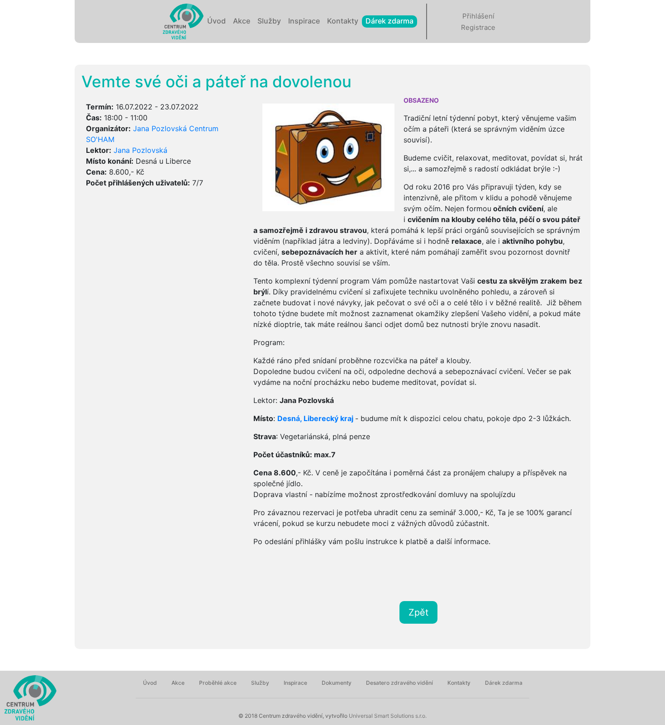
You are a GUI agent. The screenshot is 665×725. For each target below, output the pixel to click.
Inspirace (304, 20)
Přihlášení (478, 16)
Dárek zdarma (389, 20)
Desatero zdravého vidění (399, 682)
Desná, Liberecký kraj (315, 418)
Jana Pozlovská (140, 150)
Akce (241, 20)
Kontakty (342, 20)
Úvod (216, 20)
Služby (269, 20)
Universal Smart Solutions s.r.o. (387, 715)
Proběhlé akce (218, 682)
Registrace (478, 27)
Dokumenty (337, 682)
